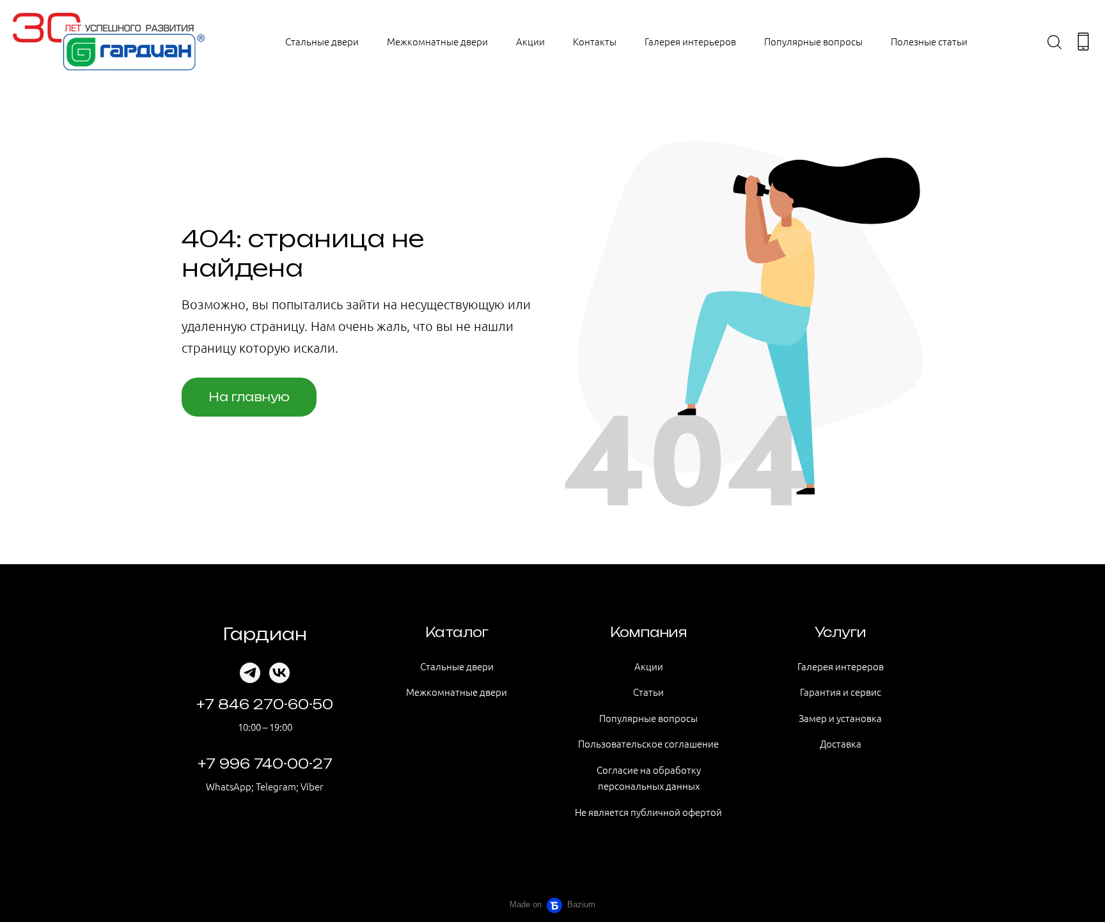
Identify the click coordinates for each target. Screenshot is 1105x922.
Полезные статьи (929, 41)
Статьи (648, 691)
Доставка (840, 743)
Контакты (594, 41)
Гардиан (265, 634)
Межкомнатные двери (437, 41)
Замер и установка (840, 718)
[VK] (279, 673)
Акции (530, 41)
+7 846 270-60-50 (264, 704)
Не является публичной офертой (648, 811)
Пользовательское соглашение (648, 743)
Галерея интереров (840, 666)
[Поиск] (1054, 41)
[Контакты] (1083, 41)
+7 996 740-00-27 (265, 764)
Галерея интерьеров (690, 41)
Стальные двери (322, 41)
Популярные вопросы (813, 41)
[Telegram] (250, 673)
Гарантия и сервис (840, 691)
